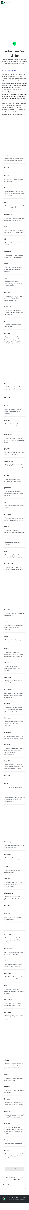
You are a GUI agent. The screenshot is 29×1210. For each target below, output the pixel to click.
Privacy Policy (22, 1197)
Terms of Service (13, 1197)
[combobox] (14, 1169)
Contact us (16, 1200)
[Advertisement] (14, 20)
